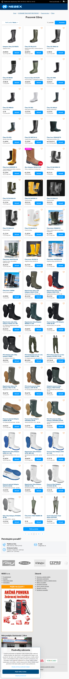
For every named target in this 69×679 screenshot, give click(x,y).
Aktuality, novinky (41, 588)
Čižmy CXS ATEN (7, 137)
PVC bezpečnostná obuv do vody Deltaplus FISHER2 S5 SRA (33, 355)
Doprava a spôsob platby (43, 577)
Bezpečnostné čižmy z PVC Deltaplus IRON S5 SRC (54, 291)
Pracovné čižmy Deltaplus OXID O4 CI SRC (55, 452)
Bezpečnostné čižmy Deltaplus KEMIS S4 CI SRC (11, 452)
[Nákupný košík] (61, 6)
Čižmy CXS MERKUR (8, 107)
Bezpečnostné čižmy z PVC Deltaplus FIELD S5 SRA (10, 387)
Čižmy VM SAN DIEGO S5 (53, 167)
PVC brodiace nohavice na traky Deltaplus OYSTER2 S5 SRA (55, 355)
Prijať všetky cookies (20, 671)
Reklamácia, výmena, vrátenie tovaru (46, 580)
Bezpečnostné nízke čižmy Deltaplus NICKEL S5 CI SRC (10, 322)
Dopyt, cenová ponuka (43, 586)
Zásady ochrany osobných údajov (45, 667)
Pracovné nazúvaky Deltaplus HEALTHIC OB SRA (11, 485)
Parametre (62, 22)
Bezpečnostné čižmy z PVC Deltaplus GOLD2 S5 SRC (32, 291)
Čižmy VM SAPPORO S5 (31, 198)
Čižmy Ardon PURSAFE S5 (53, 228)
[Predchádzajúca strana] (25, 534)
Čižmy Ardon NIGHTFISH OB (10, 259)
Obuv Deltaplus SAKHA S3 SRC (33, 167)
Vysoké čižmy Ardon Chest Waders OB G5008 (54, 516)
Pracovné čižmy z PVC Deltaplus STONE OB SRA (55, 322)
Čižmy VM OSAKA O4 (8, 228)
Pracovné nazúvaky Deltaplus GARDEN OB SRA (11, 419)
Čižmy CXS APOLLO (52, 107)
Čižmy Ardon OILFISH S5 (31, 259)
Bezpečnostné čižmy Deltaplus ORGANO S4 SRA (33, 485)
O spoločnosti (7, 577)
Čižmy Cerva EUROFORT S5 (10, 167)
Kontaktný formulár (42, 584)
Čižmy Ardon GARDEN (8, 290)
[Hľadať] (57, 6)
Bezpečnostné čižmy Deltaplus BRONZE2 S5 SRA (33, 322)
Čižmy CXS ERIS (29, 107)
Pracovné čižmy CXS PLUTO (32, 78)
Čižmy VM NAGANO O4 (31, 228)
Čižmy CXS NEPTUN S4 (31, 137)
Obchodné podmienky (43, 579)
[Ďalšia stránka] (42, 534)
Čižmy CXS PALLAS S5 (30, 46)
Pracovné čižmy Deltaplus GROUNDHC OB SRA (32, 419)
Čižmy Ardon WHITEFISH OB (54, 259)
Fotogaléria (6, 582)
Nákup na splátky (41, 582)
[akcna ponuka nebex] (17, 624)
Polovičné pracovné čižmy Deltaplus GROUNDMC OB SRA (55, 419)
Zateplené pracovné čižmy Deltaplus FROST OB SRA (54, 387)
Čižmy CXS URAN (51, 78)
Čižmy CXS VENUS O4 (52, 46)
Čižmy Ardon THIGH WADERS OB (33, 516)
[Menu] (65, 6)
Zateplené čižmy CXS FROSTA (11, 46)
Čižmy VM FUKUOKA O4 (9, 198)
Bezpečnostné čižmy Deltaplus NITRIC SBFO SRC (33, 452)
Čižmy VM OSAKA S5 (52, 198)
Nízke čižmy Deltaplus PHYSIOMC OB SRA (12, 516)
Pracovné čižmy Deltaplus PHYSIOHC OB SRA (54, 485)
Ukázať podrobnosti (20, 675)
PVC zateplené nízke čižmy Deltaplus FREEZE (10, 355)
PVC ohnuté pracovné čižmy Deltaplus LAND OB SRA (32, 387)
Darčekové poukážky (42, 590)
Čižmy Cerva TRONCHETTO (54, 137)
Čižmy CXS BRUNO (8, 78)
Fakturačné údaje (8, 580)
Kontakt (5, 579)
